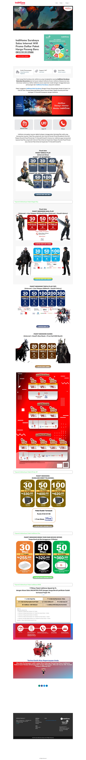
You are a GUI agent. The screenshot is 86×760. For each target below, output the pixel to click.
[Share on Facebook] (42, 686)
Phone (63, 129)
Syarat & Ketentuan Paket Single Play (26, 202)
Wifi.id (36, 728)
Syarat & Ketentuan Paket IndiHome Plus (27, 533)
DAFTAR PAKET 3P (43, 326)
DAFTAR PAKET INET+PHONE (43, 243)
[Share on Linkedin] (47, 686)
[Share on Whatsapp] (39, 686)
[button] (43, 201)
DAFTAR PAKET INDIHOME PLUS (43, 526)
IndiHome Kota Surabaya (33, 88)
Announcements (38, 722)
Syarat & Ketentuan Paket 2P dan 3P (26, 472)
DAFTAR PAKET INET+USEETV (43, 279)
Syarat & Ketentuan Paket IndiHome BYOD (28, 584)
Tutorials (37, 723)
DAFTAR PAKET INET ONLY (43, 194)
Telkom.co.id (37, 727)
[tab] (30, 598)
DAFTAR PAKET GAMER (43, 366)
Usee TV (44, 129)
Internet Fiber (23, 128)
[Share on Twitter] (44, 686)
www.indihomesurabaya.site (51, 720)
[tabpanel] (43, 614)
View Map (17, 723)
